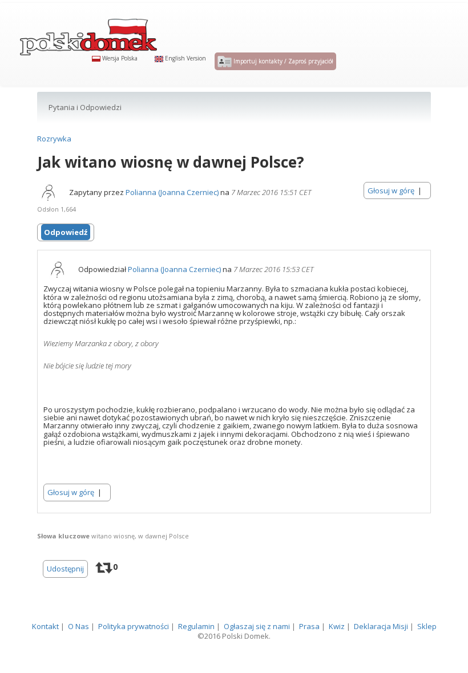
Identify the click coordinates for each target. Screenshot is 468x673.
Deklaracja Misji (381, 626)
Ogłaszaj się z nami (257, 626)
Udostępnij (65, 568)
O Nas (78, 626)
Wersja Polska (119, 58)
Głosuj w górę (391, 190)
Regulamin (196, 626)
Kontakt (45, 626)
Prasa (309, 626)
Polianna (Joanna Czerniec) (172, 192)
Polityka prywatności (133, 626)
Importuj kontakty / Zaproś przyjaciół (282, 61)
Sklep (427, 626)
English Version (184, 58)
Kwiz (337, 626)
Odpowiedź (65, 232)
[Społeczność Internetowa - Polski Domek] (88, 31)
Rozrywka (54, 138)
